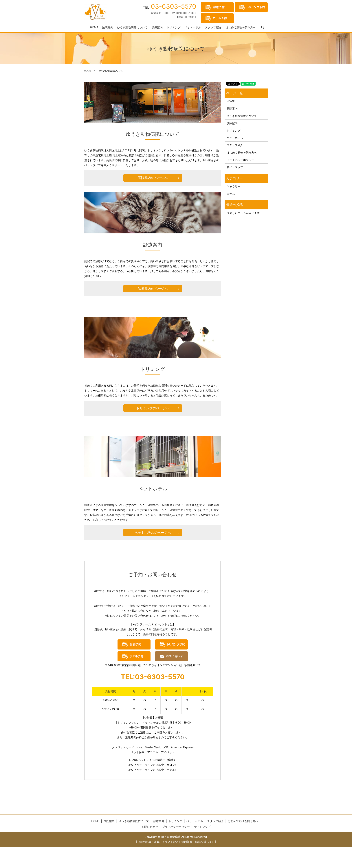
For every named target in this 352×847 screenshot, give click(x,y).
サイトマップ (235, 167)
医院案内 (107, 27)
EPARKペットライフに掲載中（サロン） (153, 765)
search (262, 27)
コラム (231, 193)
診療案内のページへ (153, 289)
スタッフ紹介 (213, 27)
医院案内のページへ (153, 178)
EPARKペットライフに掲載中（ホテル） (153, 770)
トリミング (173, 27)
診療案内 (157, 27)
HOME (94, 27)
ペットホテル (192, 27)
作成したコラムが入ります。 (244, 213)
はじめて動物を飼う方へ (240, 27)
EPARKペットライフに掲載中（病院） (152, 760)
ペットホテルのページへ (153, 532)
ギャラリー (233, 186)
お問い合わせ (150, 826)
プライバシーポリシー (240, 160)
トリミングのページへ (152, 408)
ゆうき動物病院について (132, 27)
